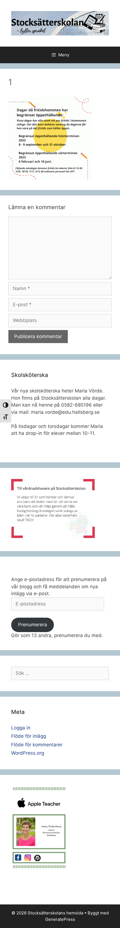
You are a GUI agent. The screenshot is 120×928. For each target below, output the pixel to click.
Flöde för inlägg (28, 736)
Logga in (20, 728)
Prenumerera (32, 624)
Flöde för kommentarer (37, 744)
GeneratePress (60, 919)
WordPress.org (27, 753)
